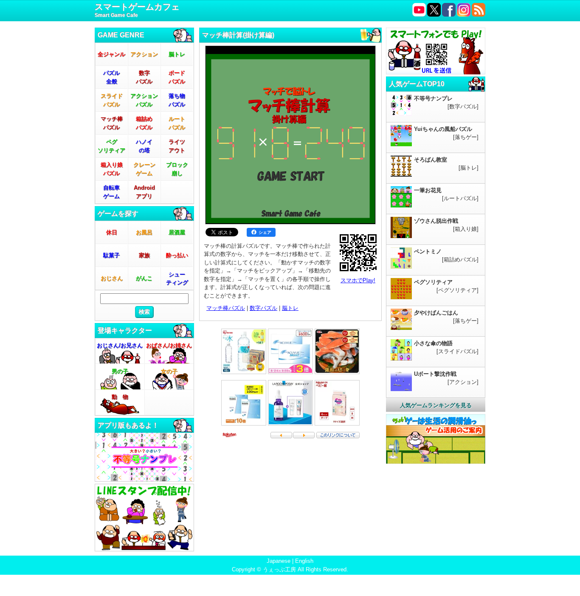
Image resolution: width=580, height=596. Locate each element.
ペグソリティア (111, 146)
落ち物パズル (177, 100)
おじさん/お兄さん (120, 345)
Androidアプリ (144, 191)
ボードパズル (177, 77)
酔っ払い (177, 255)
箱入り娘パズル (112, 169)
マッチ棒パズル (112, 123)
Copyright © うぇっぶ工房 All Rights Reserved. (290, 569)
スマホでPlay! (358, 280)
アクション (144, 54)
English (304, 561)
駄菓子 (111, 255)
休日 (111, 232)
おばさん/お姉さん (169, 345)
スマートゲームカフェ (137, 10)
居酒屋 (177, 232)
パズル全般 (111, 77)
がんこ (144, 278)
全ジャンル (111, 54)
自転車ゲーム (111, 191)
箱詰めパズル (144, 123)
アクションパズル (144, 100)
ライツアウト (177, 146)
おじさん (112, 278)
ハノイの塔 (144, 146)
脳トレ (177, 54)
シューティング (177, 278)
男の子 (120, 371)
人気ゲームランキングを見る (436, 405)
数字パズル (144, 77)
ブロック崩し (177, 169)
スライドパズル (112, 100)
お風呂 (144, 232)
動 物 (120, 397)
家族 (144, 255)
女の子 (169, 371)
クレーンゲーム (144, 169)
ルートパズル (177, 123)
